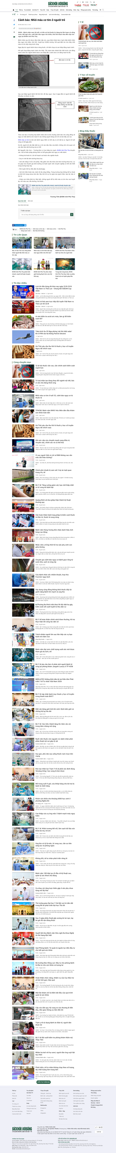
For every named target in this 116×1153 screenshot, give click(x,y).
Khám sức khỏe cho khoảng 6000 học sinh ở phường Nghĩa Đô (52, 800)
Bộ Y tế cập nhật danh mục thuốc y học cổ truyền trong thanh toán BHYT (54, 695)
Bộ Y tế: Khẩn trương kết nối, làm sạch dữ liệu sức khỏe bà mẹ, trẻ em (55, 829)
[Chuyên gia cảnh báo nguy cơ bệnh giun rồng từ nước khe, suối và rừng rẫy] (23, 565)
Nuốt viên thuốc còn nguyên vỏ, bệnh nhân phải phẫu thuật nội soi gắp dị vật (54, 740)
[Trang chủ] (13, 10)
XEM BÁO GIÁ (73, 1138)
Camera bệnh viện (65, 14)
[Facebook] (80, 2)
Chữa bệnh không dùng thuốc (46, 1101)
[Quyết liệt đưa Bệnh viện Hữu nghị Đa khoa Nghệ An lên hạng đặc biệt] (23, 938)
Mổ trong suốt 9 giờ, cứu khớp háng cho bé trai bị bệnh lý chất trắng (54, 785)
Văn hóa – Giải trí (95, 1103)
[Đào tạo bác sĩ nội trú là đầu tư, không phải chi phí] (91, 141)
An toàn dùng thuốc (31, 1106)
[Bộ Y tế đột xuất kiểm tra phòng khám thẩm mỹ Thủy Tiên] (23, 1043)
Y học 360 (42, 10)
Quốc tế (14, 1098)
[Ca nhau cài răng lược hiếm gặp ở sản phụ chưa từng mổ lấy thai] (23, 893)
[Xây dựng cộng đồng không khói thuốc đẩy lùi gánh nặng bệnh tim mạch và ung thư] (23, 595)
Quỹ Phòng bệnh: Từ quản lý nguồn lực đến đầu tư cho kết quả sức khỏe (55, 949)
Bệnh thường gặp (63, 1095)
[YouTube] (83, 2)
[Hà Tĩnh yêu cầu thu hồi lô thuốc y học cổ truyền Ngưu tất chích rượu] (23, 351)
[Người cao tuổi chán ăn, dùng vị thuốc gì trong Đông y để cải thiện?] (83, 109)
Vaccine (28, 1113)
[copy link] (14, 28)
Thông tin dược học (31, 1108)
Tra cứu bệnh (27, 10)
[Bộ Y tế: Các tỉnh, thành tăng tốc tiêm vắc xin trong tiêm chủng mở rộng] (23, 729)
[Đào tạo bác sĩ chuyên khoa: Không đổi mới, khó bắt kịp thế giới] (83, 176)
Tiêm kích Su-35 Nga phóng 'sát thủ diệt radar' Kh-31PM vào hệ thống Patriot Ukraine (53, 332)
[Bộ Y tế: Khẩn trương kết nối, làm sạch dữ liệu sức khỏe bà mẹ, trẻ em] (23, 834)
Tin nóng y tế (23, 14)
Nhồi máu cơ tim (23, 140)
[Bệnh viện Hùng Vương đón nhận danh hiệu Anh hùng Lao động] (23, 535)
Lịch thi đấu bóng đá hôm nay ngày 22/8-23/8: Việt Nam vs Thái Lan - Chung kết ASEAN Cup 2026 (53, 288)
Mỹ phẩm (61, 1114)
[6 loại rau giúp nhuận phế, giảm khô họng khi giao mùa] (91, 85)
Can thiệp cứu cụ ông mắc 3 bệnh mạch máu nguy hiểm (55, 815)
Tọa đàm (29, 1095)
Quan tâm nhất (22, 201)
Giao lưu (29, 1098)
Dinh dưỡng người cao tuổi (80, 1095)
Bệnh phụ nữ (62, 1098)
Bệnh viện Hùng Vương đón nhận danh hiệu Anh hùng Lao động (54, 531)
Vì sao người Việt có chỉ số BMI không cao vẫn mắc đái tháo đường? (53, 456)
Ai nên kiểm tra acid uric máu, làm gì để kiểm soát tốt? (53, 317)
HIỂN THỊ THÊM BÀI (43, 1082)
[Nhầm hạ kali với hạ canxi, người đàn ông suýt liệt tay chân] (23, 1058)
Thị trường (95, 10)
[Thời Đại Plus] (94, 5)
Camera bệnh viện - (41, 744)
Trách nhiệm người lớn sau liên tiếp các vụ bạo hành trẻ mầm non (53, 635)
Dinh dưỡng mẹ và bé (78, 1093)
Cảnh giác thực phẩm (78, 1101)
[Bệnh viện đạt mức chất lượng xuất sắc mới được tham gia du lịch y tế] (23, 654)
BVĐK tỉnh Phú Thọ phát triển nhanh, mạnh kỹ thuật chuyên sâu (51, 185)
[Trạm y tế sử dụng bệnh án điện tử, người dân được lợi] (23, 1028)
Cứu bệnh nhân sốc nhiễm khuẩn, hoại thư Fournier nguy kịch (52, 576)
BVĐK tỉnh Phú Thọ (63, 150)
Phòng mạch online (86, 10)
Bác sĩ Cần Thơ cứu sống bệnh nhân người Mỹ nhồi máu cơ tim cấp (21, 253)
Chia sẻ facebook (19, 225)
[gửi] (71, 214)
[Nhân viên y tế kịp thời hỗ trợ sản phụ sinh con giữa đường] (23, 550)
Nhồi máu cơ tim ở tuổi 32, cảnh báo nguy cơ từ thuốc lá (54, 396)
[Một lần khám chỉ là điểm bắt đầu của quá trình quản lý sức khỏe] (23, 998)
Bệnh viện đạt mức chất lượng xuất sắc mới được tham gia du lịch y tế (54, 650)
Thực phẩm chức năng (78, 1103)
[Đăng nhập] (94, 2)
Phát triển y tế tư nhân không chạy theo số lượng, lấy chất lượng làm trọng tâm (54, 1068)
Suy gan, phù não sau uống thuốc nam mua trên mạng (54, 755)
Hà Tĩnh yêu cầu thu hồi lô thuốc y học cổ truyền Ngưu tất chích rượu (54, 347)
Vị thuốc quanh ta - (83, 98)
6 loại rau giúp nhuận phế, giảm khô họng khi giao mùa (90, 95)
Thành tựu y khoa (32, 14)
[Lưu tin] (14, 32)
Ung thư (61, 1108)
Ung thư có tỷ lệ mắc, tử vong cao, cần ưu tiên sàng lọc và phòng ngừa (53, 844)
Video (42, 1110)
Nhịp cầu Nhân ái (95, 1100)
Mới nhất (30, 201)
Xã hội (13, 1093)
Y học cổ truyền (55, 10)
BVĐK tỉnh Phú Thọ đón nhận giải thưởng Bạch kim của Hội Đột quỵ (43, 274)
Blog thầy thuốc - (40, 639)
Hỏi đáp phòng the (77, 1109)
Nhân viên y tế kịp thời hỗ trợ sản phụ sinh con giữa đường (53, 546)
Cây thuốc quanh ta (45, 1098)
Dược (47, 10)
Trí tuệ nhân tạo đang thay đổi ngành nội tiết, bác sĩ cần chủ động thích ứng (54, 382)
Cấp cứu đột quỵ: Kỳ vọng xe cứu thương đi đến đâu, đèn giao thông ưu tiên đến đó (54, 1009)
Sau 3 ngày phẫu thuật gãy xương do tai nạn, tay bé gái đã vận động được (54, 919)
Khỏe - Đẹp (76, 10)
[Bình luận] (14, 37)
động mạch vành (26, 231)
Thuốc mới (29, 1111)
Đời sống (93, 1107)
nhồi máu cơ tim (51, 229)
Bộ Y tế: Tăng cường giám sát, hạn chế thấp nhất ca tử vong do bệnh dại (54, 486)
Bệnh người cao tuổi (64, 1093)
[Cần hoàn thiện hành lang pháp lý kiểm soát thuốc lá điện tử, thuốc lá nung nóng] (23, 520)
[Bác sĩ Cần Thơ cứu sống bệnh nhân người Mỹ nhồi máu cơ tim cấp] (22, 243)
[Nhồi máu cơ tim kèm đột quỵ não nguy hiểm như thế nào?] (43, 243)
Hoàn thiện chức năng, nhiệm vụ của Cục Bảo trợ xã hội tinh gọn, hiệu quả (54, 979)
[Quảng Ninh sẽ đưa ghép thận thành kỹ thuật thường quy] (23, 505)
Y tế (16, 10)
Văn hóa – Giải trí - (40, 293)
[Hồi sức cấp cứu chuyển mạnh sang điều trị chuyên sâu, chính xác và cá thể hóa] (23, 445)
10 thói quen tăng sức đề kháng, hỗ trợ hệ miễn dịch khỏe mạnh (96, 119)
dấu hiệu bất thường (38, 231)
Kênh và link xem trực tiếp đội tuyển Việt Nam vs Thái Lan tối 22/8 (54, 302)
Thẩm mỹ (61, 1116)
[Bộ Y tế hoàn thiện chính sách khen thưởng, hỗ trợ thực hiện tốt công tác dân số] (23, 625)
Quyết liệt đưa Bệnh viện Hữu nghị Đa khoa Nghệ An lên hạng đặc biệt (54, 934)
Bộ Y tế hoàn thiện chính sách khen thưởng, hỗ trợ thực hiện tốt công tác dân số (55, 620)
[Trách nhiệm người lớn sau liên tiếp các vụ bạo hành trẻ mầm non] (23, 640)
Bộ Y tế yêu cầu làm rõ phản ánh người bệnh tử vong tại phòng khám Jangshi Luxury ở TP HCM (54, 665)
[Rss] (101, 1127)
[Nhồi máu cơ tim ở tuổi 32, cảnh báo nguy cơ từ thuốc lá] (23, 401)
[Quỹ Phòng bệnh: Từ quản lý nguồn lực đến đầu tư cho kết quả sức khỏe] (23, 953)
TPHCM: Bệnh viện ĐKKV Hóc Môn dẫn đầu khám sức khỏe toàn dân (54, 411)
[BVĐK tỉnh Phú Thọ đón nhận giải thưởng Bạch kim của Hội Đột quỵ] (43, 264)
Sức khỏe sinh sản (77, 1111)
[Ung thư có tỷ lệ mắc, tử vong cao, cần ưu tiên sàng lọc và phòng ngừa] (23, 849)
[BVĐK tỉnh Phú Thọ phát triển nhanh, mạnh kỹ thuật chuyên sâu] (22, 264)
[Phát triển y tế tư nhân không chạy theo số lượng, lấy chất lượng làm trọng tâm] (23, 1073)
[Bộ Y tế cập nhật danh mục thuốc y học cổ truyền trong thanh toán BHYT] (23, 699)
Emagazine (43, 1108)
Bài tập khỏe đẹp (63, 1119)
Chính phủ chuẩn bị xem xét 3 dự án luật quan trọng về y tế (53, 471)
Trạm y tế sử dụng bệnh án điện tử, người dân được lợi (53, 1024)
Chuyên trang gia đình (97, 1105)
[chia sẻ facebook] (14, 20)
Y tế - (37, 370)
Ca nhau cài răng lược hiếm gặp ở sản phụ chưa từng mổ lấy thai (54, 889)
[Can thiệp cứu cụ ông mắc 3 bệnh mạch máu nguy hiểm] (23, 819)
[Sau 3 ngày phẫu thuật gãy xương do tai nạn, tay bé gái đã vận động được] (23, 923)
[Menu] (100, 10)
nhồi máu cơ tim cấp (38, 229)
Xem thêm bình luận (23, 205)
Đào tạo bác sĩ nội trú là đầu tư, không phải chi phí (90, 151)
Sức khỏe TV (35, 10)
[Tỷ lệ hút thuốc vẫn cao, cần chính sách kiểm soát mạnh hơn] (23, 371)
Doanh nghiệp (94, 1098)
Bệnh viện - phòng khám (46, 1095)
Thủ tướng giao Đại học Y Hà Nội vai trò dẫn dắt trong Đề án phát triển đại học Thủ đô (54, 904)
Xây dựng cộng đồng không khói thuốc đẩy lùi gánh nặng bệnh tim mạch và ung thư (53, 591)
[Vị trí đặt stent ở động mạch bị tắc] (46, 70)
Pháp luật (14, 1095)
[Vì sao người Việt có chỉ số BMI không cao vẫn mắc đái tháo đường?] (23, 460)
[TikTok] (77, 2)
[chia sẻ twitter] (14, 24)
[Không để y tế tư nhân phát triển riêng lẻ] (23, 863)
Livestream (29, 1100)
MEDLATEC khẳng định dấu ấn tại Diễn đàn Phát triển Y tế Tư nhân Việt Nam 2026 (54, 680)
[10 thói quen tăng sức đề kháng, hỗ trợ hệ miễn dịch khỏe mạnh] (83, 120)
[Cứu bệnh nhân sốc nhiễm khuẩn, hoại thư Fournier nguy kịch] (23, 580)
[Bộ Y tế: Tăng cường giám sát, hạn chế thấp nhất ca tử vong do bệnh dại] (23, 490)
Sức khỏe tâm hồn (63, 1106)
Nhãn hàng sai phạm (96, 1095)
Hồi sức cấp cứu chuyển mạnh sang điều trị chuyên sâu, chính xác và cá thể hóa (52, 441)
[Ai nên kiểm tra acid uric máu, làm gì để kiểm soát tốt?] (23, 322)
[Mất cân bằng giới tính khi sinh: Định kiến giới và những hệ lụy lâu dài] (23, 714)
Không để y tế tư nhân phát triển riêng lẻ (51, 858)
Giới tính (62, 10)
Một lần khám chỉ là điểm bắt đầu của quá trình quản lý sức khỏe (54, 994)
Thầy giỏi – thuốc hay (46, 1093)
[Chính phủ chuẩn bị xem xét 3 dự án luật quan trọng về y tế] (23, 475)
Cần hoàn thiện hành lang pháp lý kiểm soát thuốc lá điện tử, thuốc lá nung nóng (55, 516)
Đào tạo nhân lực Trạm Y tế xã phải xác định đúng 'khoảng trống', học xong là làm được (55, 770)
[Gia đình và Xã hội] (78, 5)
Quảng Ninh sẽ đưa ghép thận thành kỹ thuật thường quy (53, 501)
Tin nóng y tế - (39, 803)
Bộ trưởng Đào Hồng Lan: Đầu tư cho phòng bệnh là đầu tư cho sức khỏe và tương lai (54, 964)
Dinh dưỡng (69, 10)
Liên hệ (99, 1132)
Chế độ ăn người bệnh (78, 1098)
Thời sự (21, 10)
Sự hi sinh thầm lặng (54, 14)
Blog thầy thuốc (43, 14)
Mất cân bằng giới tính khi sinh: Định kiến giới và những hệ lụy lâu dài (54, 710)
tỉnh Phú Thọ (62, 229)
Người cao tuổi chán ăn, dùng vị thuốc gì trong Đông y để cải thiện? (95, 108)
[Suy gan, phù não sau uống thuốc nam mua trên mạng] (23, 759)
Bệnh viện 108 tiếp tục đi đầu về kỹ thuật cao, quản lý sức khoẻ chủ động (53, 874)
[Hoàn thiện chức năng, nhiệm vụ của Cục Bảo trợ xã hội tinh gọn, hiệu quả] (23, 983)
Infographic (43, 1113)
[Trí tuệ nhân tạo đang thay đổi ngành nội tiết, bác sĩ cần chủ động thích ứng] (23, 386)
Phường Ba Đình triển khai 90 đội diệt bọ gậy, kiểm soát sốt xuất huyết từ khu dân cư (54, 606)
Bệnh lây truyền (77, 1114)
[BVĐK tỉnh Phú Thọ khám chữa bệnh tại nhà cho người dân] (65, 243)
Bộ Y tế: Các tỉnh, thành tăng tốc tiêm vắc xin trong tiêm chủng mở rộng (53, 725)
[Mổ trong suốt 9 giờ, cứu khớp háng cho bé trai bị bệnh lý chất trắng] (23, 789)
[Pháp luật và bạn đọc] (86, 5)
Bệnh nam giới (62, 1101)
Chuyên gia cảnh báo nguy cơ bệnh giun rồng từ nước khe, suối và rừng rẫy (54, 561)
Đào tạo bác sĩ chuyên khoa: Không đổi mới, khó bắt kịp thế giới (96, 175)
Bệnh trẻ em (62, 1103)
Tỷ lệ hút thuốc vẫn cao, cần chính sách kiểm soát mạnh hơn (55, 367)
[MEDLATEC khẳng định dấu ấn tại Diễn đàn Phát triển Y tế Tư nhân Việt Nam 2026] (23, 684)
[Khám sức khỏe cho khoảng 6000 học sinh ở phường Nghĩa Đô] (23, 804)
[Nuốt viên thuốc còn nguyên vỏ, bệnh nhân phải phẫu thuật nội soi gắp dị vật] (23, 744)
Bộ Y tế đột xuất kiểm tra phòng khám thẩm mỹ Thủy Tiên (54, 1039)
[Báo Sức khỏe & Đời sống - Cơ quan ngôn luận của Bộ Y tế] (58, 4)
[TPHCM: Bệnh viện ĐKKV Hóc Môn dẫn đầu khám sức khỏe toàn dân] (23, 416)
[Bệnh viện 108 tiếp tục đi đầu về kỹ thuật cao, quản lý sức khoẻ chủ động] (23, 878)
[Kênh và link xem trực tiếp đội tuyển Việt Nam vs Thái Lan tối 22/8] (23, 307)
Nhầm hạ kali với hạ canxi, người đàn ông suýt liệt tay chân (55, 1053)
